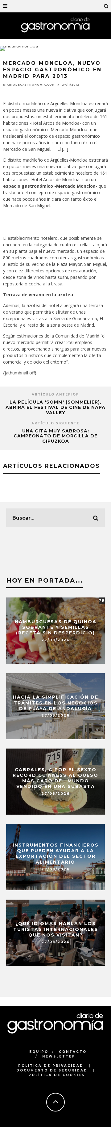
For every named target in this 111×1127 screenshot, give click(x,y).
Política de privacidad (51, 1066)
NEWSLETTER (59, 1056)
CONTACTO (73, 1052)
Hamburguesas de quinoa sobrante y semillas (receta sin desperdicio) (56, 627)
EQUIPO (38, 1052)
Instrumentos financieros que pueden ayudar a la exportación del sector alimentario (56, 854)
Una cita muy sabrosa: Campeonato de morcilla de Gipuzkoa (55, 436)
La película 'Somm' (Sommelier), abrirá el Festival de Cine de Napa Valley (55, 407)
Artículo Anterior (55, 394)
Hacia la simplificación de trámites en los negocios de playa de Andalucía (55, 702)
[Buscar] (106, 6)
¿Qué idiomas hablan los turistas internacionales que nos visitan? (55, 929)
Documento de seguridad (52, 1070)
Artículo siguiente (55, 423)
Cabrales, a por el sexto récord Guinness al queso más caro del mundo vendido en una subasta (55, 778)
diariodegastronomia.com (29, 84)
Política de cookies (56, 1075)
